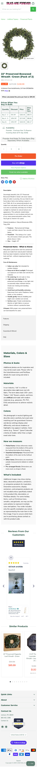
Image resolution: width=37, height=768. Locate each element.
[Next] (33, 586)
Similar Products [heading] (18, 626)
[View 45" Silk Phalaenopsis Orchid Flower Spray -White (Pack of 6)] (25, 610)
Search (18, 761)
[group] (12, 654)
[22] (4, 65)
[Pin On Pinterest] (14, 181)
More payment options (18, 168)
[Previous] (3, 586)
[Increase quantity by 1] (19, 149)
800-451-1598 (5, 718)
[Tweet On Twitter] (6, 181)
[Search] (33, 9)
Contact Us (4, 721)
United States (17, 735)
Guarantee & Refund (9, 331)
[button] (16, 583)
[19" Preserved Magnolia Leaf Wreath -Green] (12, 642)
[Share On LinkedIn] (10, 181)
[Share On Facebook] (2, 181)
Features (6, 319)
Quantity (3, 144)
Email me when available (18, 172)
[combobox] (15, 9)
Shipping (6, 325)
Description (7, 190)
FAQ (4, 337)
